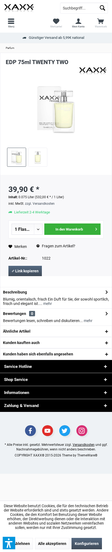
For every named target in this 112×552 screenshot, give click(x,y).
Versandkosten (84, 445)
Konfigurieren (87, 543)
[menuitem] (101, 23)
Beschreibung (15, 292)
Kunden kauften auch (21, 342)
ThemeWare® (87, 455)
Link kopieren (26, 271)
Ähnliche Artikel (16, 331)
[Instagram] (81, 430)
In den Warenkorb (69, 229)
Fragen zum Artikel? (58, 246)
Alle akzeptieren (52, 543)
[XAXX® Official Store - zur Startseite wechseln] (28, 8)
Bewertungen (14, 313)
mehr (47, 303)
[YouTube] (47, 430)
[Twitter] (64, 430)
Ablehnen (21, 543)
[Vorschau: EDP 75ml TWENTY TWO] (16, 157)
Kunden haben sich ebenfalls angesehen (38, 354)
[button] (9, 543)
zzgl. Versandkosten (40, 204)
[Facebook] (30, 430)
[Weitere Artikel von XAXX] (92, 71)
